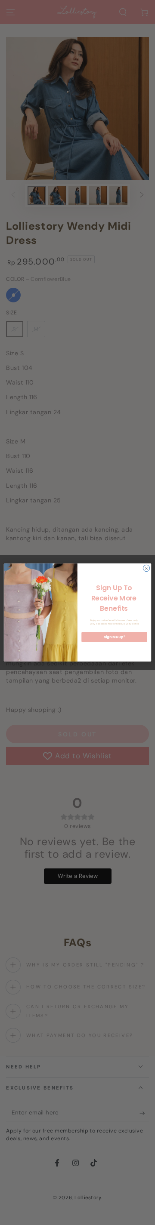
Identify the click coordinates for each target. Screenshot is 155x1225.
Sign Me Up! (114, 637)
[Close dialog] (146, 568)
